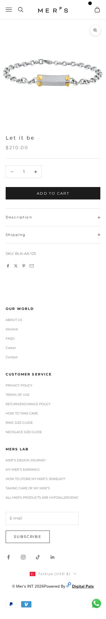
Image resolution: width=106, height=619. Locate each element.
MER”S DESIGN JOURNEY (26, 460)
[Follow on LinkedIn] (52, 557)
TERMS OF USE (17, 395)
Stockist (12, 329)
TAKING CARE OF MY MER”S (28, 488)
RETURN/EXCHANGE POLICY (28, 404)
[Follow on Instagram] (23, 557)
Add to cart (53, 193)
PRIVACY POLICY (19, 385)
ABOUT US (14, 320)
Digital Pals (83, 586)
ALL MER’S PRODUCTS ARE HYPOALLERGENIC (42, 497)
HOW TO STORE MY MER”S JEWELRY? (35, 479)
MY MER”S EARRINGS (23, 470)
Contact (12, 357)
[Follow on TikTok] (38, 557)
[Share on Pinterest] (23, 266)
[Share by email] (31, 266)
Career (11, 348)
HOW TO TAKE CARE (22, 413)
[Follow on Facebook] (8, 557)
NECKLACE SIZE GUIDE (24, 432)
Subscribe (28, 536)
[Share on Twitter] (16, 266)
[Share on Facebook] (8, 266)
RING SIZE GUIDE (19, 423)
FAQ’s (10, 338)
